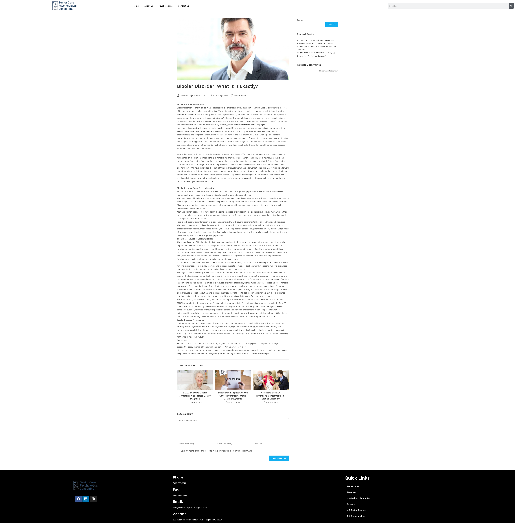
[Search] (511, 6)
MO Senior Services (356, 510)
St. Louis (351, 504)
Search (300, 20)
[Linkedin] (85, 499)
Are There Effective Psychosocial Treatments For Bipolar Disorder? (270, 395)
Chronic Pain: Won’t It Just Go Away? (311, 56)
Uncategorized (221, 95)
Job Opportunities (356, 516)
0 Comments (240, 95)
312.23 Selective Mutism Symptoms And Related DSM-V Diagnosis (195, 395)
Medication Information (358, 498)
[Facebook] (78, 499)
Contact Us (183, 6)
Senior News (353, 486)
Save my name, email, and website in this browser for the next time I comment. (216, 451)
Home (136, 6)
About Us (148, 6)
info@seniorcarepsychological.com (190, 507)
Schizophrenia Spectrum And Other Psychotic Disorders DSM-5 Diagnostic (233, 395)
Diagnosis (351, 492)
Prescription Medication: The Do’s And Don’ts (315, 43)
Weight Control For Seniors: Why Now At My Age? (316, 52)
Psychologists (166, 6)
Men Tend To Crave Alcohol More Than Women (315, 40)
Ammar (184, 95)
